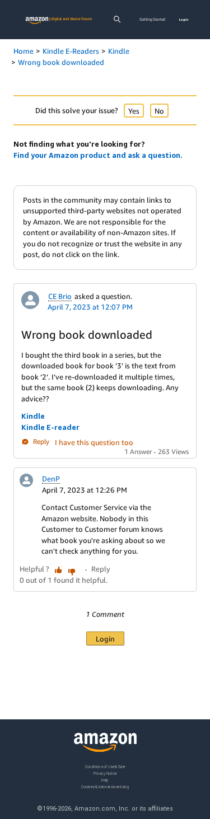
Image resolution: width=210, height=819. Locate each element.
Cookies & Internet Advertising (105, 787)
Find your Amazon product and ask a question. (98, 155)
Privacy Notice (105, 773)
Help (105, 780)
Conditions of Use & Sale (105, 767)
